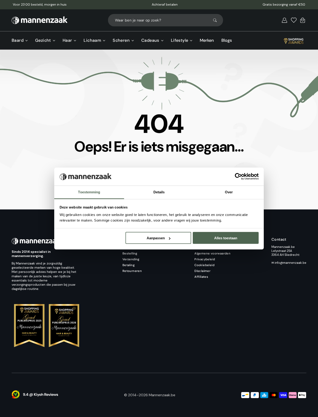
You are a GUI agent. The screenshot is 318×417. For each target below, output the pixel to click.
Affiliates (201, 277)
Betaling (128, 265)
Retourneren (132, 271)
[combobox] (165, 20)
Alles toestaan (225, 238)
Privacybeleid (204, 259)
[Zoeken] (217, 20)
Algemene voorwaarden (212, 253)
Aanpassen (156, 238)
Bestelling (129, 253)
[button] (284, 20)
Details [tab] (159, 192)
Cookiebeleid (204, 265)
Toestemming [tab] (89, 192)
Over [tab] (229, 192)
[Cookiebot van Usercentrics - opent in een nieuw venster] (238, 176)
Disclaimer (202, 271)
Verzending (130, 259)
